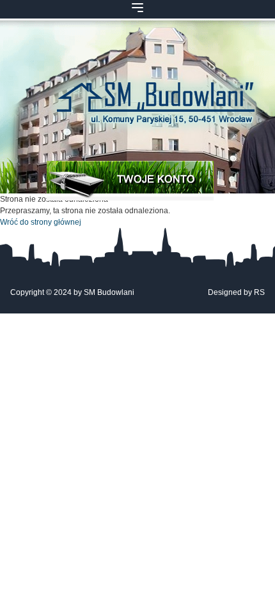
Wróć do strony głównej (40, 222)
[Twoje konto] (130, 180)
